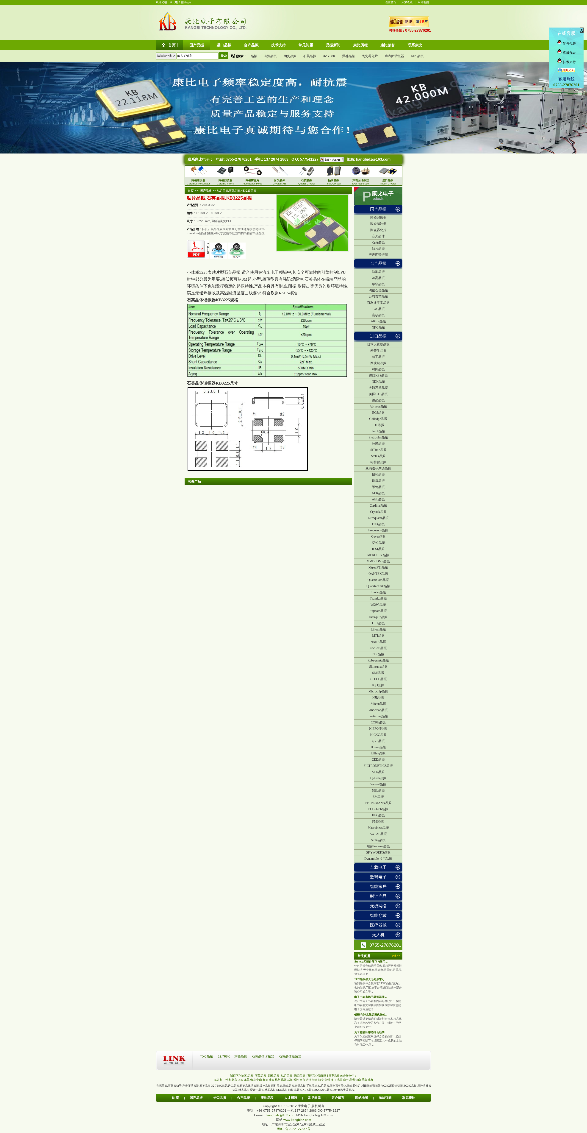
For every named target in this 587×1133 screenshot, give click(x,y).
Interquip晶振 (378, 617)
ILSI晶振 (378, 549)
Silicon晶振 (378, 704)
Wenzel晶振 (378, 784)
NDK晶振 (378, 381)
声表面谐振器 (394, 56)
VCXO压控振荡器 (392, 1085)
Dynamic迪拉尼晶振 (378, 858)
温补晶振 (348, 56)
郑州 (327, 1079)
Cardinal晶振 (378, 505)
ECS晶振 (378, 412)
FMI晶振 (378, 821)
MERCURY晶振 (378, 555)
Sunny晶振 (378, 840)
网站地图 (423, 2)
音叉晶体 (378, 236)
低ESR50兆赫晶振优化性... (370, 1014)
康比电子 (383, 193)
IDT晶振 (378, 425)
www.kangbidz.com (297, 1120)
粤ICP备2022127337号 (293, 1129)
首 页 (175, 1098)
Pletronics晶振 (378, 437)
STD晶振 (378, 772)
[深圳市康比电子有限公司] (168, 30)
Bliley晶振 (378, 753)
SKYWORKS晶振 (378, 852)
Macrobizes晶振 (378, 827)
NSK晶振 (378, 271)
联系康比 (408, 1098)
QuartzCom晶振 (378, 580)
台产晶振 (378, 263)
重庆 (364, 1079)
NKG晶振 (378, 327)
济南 (358, 1079)
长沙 (296, 1079)
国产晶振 (378, 209)
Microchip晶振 (378, 691)
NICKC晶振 (378, 735)
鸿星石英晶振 (378, 290)
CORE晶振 (378, 722)
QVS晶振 (378, 741)
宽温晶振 (300, 1085)
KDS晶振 (417, 56)
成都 (370, 1079)
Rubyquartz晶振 (378, 660)
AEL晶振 (378, 499)
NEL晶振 (378, 790)
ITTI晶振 (378, 623)
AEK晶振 (378, 493)
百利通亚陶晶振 (378, 302)
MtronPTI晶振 (378, 567)
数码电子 (378, 877)
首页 (191, 190)
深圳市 (218, 1079)
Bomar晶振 (378, 747)
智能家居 (378, 886)
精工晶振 (378, 357)
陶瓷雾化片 (370, 56)
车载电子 (378, 867)
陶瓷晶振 (290, 56)
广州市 (227, 1079)
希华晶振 (378, 284)
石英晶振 (309, 56)
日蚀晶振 (378, 474)
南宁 (346, 1079)
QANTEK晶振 (378, 573)
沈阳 (339, 1079)
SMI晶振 (378, 673)
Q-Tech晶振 (378, 778)
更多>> (395, 955)
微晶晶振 (378, 400)
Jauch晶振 (378, 431)
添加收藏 (407, 2)
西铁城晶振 (378, 363)
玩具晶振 (243, 1089)
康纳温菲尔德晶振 (378, 468)
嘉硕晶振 (378, 315)
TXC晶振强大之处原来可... (370, 979)
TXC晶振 (378, 309)
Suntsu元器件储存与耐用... (371, 961)
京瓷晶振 (241, 1056)
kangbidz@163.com (373, 159)
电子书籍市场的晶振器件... (370, 997)
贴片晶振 (378, 248)
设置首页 (390, 2)
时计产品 (378, 896)
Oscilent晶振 (378, 648)
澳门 (333, 1079)
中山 (259, 1079)
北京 (234, 1079)
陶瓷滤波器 (378, 224)
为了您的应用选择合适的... (370, 1032)
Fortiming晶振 (378, 716)
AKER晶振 (378, 321)
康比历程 (267, 1098)
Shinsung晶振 (378, 666)
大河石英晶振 (378, 388)
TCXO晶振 (410, 1085)
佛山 (253, 1079)
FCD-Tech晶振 (378, 809)
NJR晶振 (378, 697)
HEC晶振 (378, 815)
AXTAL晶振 (378, 834)
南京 (302, 1079)
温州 (284, 1079)
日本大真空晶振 (378, 344)
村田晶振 (378, 369)
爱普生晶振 (378, 350)
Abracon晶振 (378, 406)
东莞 (246, 1079)
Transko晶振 (378, 598)
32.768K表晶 (219, 1085)
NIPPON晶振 (378, 728)
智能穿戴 (378, 915)
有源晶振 (270, 56)
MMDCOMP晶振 (378, 561)
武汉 (290, 1079)
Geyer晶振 (378, 536)
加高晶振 (378, 278)
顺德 (265, 1079)
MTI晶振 (378, 635)
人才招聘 (290, 1098)
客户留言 (338, 1098)
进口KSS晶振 (378, 375)
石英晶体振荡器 (290, 1056)
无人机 (378, 934)
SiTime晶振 (378, 450)
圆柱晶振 (276, 1085)
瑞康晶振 (378, 481)
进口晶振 (378, 336)
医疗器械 (378, 925)
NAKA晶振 (378, 642)
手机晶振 (311, 1085)
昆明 (352, 1079)
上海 (240, 1079)
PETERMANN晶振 (378, 803)
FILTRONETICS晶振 (378, 765)
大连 (308, 1079)
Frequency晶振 (378, 530)
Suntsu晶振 (378, 592)
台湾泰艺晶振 (378, 296)
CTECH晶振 (378, 679)
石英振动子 (175, 1085)
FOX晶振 (378, 524)
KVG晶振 (378, 542)
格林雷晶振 (378, 462)
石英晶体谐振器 (263, 1056)
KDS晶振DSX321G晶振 (317, 1089)
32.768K (329, 56)
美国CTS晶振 (378, 394)
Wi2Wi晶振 (378, 604)
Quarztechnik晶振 (378, 586)
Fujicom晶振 (378, 611)
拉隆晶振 (378, 443)
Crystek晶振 (378, 511)
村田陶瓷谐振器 (371, 1085)
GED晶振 (378, 759)
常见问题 (314, 1098)
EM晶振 (378, 796)
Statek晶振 (378, 456)
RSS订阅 (385, 1098)
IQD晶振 (378, 685)
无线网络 (378, 906)
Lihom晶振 (378, 629)
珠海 (271, 1079)
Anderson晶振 (378, 710)
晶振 (254, 56)
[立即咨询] (331, 159)
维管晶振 (378, 487)
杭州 (277, 1079)
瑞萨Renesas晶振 (378, 846)
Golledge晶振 (378, 419)
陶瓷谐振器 (378, 217)
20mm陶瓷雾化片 (343, 1089)
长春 (315, 1079)
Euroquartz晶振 (378, 518)
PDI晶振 (378, 654)
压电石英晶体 (338, 1085)
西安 (321, 1079)
